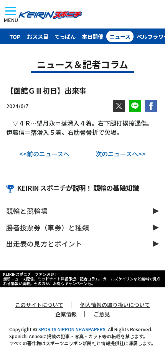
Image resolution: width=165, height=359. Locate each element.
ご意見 (102, 314)
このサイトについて (39, 305)
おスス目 (37, 36)
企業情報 (66, 314)
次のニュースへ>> (121, 153)
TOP (15, 36)
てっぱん (65, 36)
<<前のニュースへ (44, 153)
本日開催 (92, 36)
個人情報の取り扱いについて (115, 305)
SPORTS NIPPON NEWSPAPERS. (72, 329)
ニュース (119, 36)
